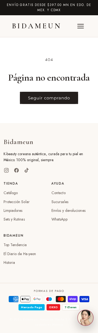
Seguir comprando (49, 97)
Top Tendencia (15, 245)
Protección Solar (17, 201)
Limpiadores (13, 210)
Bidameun (37, 26)
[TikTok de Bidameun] (26, 170)
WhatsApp (59, 219)
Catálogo (11, 192)
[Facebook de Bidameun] (16, 170)
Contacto (58, 192)
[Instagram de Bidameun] (6, 170)
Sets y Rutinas (14, 219)
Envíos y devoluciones (68, 210)
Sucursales (59, 201)
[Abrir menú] (80, 26)
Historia (9, 262)
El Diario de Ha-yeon (20, 253)
